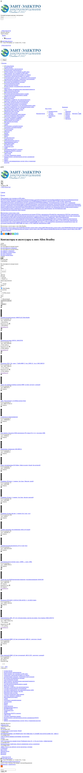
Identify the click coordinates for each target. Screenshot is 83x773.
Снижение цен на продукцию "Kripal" (11, 730)
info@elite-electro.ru (7, 41)
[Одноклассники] (4, 234)
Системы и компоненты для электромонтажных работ (23, 208)
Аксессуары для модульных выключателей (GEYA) (35, 220)
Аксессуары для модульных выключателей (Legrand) (19, 221)
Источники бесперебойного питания (32, 205)
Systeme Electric (25, 207)
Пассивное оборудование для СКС (47, 208)
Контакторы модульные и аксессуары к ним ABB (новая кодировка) (34, 229)
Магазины (3, 752)
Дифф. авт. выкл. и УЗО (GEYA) (58, 220)
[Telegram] (17, 234)
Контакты (3, 754)
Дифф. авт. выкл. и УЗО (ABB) (27, 223)
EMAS (58, 199)
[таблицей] (3, 256)
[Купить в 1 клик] (1, 305)
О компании (4, 748)
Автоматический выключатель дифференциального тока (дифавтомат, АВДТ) (37, 217)
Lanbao (25, 199)
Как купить (4, 749)
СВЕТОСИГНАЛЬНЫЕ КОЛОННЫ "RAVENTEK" (15, 736)
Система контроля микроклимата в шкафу (17, 204)
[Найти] (2, 19)
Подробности (4, 327)
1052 (6, 666)
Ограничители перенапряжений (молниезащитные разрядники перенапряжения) (29, 218)
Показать (3, 304)
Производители (5, 751)
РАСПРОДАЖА (5, 199)
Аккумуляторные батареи (49, 205)
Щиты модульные (34, 207)
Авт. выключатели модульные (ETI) (29, 214)
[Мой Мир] (6, 234)
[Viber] (11, 234)
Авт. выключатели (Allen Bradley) (56, 216)
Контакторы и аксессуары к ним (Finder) (12, 227)
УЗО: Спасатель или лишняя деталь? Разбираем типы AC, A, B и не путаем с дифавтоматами (26, 741)
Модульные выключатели (14, 220)
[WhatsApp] (13, 234)
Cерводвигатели (64, 199)
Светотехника (48, 199)
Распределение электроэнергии (38, 204)
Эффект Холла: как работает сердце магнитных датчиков (16, 747)
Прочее (54, 199)
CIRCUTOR (55, 201)
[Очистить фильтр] (2, 302)
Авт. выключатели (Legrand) (60, 221)
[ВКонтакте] (2, 234)
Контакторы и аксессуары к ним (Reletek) (57, 227)
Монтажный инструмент (16, 199)
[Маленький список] (1, 258)
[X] (8, 234)
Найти (2, 771)
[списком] (2, 256)
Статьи (3, 738)
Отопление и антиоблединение (36, 199)
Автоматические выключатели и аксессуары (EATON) (32, 216)
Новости (3, 728)
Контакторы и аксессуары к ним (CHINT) (34, 227)
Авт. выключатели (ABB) (43, 223)
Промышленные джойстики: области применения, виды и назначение (20, 744)
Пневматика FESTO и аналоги (43, 201)
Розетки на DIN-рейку (11, 216)
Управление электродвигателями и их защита (59, 204)
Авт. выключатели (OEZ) (61, 214)
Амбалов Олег (5, 725)
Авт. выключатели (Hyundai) (46, 214)
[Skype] (15, 234)
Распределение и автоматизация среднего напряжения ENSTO (22, 202)
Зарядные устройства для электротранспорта (51, 207)
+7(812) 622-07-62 (6, 30)
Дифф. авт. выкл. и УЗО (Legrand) (43, 221)
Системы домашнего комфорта (13, 201)
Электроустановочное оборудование (15, 210)
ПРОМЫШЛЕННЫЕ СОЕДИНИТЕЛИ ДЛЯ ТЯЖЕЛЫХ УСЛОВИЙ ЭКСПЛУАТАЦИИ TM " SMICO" (30, 733)
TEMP (33, 201)
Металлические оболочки (13, 207)
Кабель (42, 202)
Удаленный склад (27, 201)
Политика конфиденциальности (11, 761)
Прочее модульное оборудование (10, 214)
